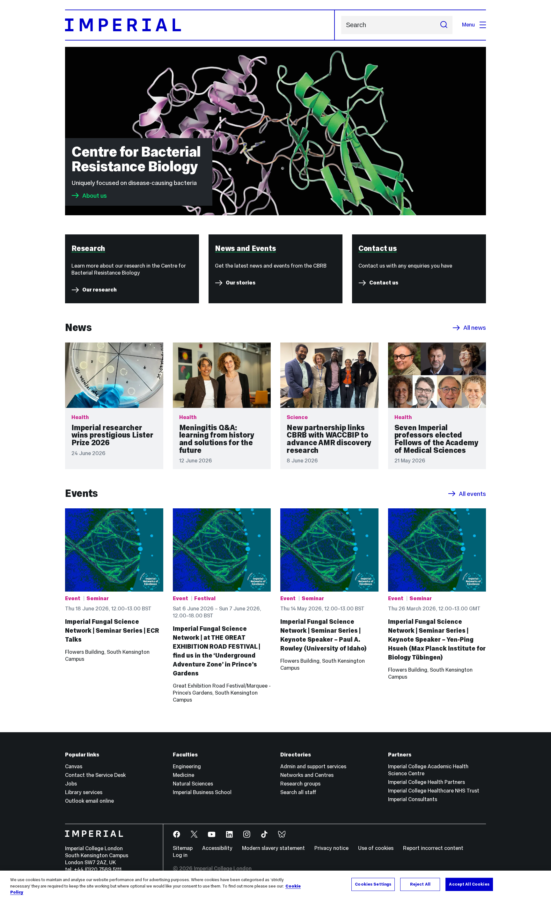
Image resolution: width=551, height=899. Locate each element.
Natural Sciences (193, 783)
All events (472, 493)
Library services (83, 792)
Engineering (187, 766)
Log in (180, 855)
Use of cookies (375, 848)
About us (94, 195)
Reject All (420, 884)
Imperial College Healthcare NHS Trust (433, 790)
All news (474, 328)
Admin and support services (313, 766)
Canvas (73, 766)
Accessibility (217, 848)
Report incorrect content (433, 848)
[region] (275, 885)
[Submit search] (443, 25)
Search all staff (298, 792)
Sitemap (183, 848)
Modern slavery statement (273, 848)
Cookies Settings (373, 884)
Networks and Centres (307, 775)
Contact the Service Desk (95, 775)
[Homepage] (200, 25)
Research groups (300, 783)
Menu (468, 24)
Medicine (183, 775)
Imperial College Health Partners (426, 782)
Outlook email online (89, 801)
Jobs (71, 783)
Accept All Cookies (469, 884)
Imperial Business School (202, 792)
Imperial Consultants (412, 799)
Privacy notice (331, 848)
